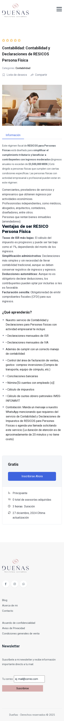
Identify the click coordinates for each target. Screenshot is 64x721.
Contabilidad (22, 68)
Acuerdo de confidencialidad (18, 622)
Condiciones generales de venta (20, 633)
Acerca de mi (10, 605)
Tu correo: (8, 679)
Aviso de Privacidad (13, 628)
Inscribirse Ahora (32, 476)
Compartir (41, 74)
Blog (4, 600)
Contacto (7, 610)
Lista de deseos (17, 74)
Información (13, 135)
